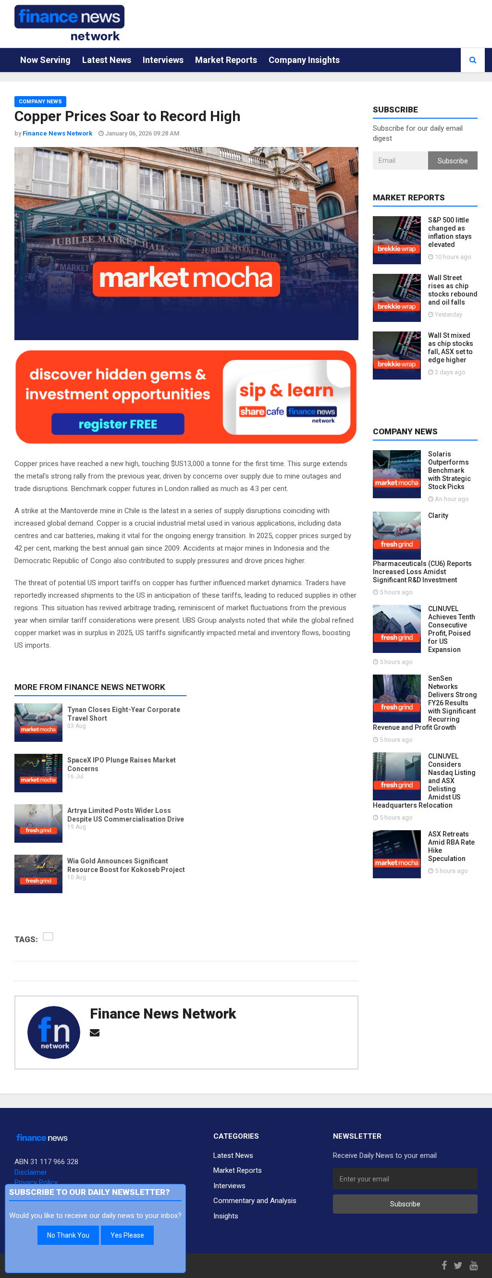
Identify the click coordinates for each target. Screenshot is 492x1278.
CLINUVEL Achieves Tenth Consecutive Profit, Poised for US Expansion (451, 629)
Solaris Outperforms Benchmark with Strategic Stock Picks (449, 470)
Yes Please (127, 1235)
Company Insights (304, 60)
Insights (225, 1216)
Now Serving (45, 60)
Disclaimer (30, 1172)
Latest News (106, 60)
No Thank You (68, 1235)
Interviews (163, 60)
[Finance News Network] (69, 22)
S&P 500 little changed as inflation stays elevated (450, 232)
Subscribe (453, 161)
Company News (40, 101)
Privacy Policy (36, 1182)
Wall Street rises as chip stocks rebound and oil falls (453, 290)
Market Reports (226, 60)
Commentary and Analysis (254, 1200)
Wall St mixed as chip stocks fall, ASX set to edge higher (450, 348)
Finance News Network (163, 1014)
